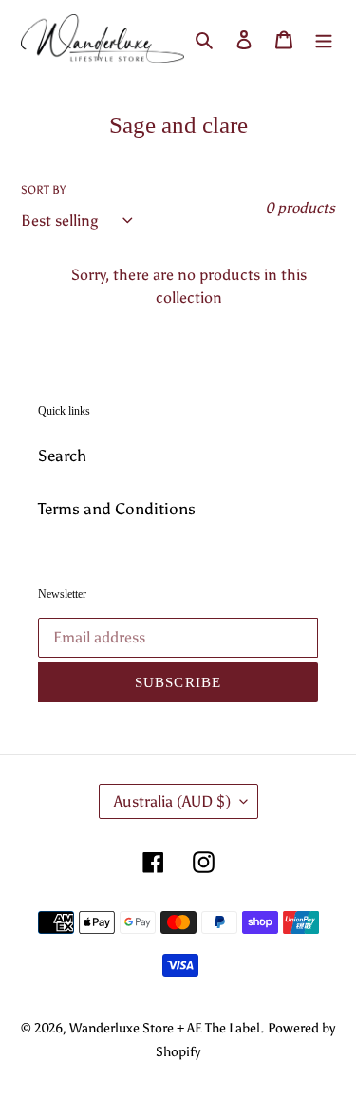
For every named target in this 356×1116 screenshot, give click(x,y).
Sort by (43, 189)
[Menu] (324, 39)
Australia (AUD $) (172, 801)
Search (62, 455)
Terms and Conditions (117, 508)
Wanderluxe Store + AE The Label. (166, 1028)
